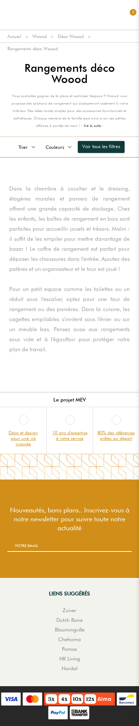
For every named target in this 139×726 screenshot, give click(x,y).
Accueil (14, 36)
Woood (39, 36)
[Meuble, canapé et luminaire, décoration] (69, 15)
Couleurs (55, 147)
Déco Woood (71, 36)
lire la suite (92, 125)
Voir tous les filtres (101, 146)
